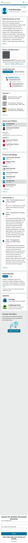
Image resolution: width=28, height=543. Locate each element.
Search (14, 534)
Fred (11, 276)
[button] (14, 98)
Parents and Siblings (19, 71)
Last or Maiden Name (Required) (8, 526)
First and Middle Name (6, 520)
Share (24, 7)
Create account (14, 331)
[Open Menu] (26, 2)
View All (5, 115)
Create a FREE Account (17, 64)
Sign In (7, 64)
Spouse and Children (8, 71)
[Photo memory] (6, 55)
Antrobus (5, 276)
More (4, 44)
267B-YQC (24, 11)
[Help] (23, 2)
